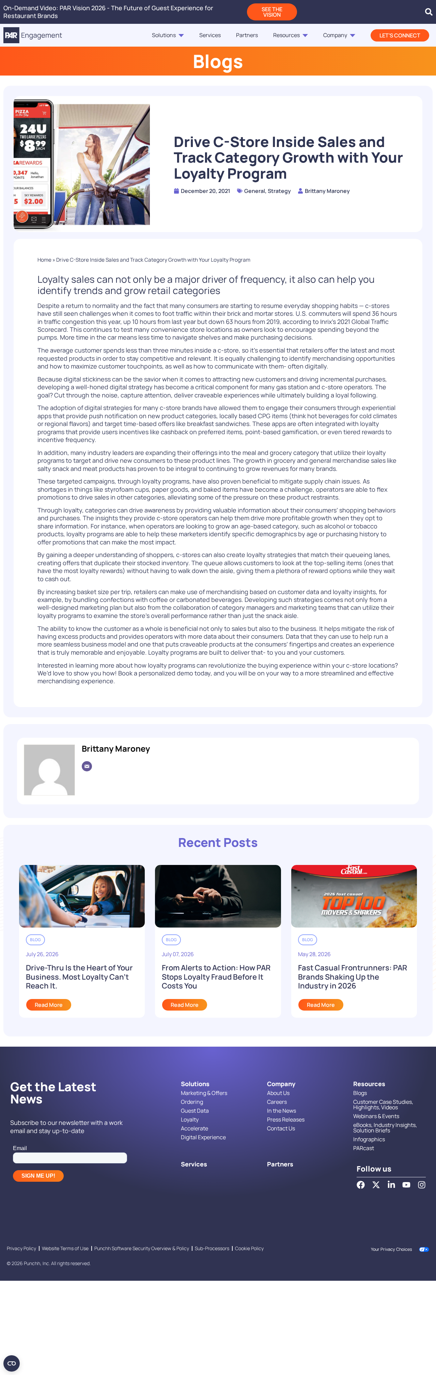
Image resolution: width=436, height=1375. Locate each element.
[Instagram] (422, 1185)
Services (210, 35)
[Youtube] (406, 1185)
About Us (278, 1093)
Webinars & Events (376, 1116)
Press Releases (286, 1119)
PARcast (363, 1148)
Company (335, 35)
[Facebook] (361, 1185)
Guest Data (195, 1110)
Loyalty (190, 1119)
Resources (286, 35)
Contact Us (281, 1128)
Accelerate (194, 1128)
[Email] (87, 766)
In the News (281, 1110)
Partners (247, 35)
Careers (277, 1101)
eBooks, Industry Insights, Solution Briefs (385, 1127)
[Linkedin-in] (391, 1185)
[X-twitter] (376, 1185)
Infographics (369, 1139)
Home (44, 259)
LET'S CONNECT (399, 35)
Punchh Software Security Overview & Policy (141, 1248)
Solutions (164, 35)
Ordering (192, 1101)
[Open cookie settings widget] (11, 1363)
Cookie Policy (249, 1248)
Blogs (360, 1093)
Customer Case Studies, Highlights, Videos (383, 1104)
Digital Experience (203, 1137)
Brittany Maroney (116, 748)
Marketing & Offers (204, 1093)
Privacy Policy (21, 1248)
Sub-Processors (212, 1248)
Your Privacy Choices (391, 1249)
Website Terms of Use (65, 1248)
